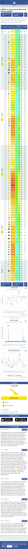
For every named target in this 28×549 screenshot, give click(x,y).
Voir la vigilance (5, 409)
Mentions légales (23, 544)
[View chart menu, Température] (26, 288)
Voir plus (24, 429)
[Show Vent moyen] (10, 375)
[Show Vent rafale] (18, 375)
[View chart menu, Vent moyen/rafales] (26, 351)
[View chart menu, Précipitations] (26, 321)
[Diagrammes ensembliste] (25, 15)
